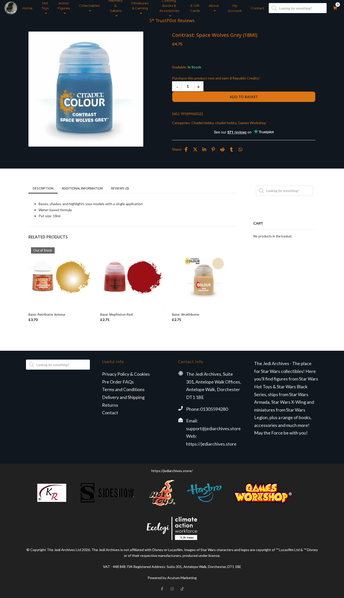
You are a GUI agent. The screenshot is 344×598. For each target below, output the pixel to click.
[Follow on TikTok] (182, 589)
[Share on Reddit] (222, 149)
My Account (235, 8)
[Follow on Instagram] (172, 589)
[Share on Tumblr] (231, 149)
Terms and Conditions (123, 389)
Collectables (89, 6)
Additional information (82, 188)
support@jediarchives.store (213, 428)
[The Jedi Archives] (11, 8)
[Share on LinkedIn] (204, 149)
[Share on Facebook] (186, 149)
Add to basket (244, 96)
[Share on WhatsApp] (240, 149)
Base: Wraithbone (185, 314)
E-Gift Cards (195, 8)
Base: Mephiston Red (116, 314)
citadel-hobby (225, 123)
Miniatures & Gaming (139, 5)
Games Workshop (252, 123)
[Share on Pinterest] (213, 149)
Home (27, 8)
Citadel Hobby (202, 123)
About (214, 6)
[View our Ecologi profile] (172, 528)
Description (43, 188)
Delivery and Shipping (123, 397)
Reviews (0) (120, 188)
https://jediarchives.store (211, 444)
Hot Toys (45, 5)
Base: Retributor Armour (46, 314)
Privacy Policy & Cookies (126, 374)
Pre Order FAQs (118, 382)
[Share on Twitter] (195, 149)
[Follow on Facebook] (162, 589)
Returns (110, 405)
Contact (257, 8)
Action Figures (64, 5)
